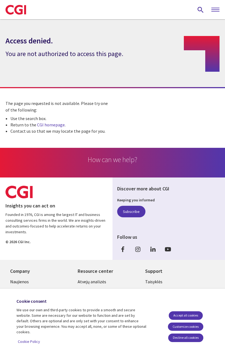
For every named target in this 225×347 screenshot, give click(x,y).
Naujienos (19, 281)
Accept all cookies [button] (185, 315)
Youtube (167, 249)
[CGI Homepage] (15, 9)
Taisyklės (153, 281)
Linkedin (152, 249)
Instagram (137, 249)
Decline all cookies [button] (186, 337)
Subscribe (131, 211)
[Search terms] (200, 9)
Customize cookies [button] (186, 326)
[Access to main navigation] (215, 10)
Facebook (122, 249)
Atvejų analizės (92, 281)
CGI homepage (51, 124)
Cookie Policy (29, 341)
